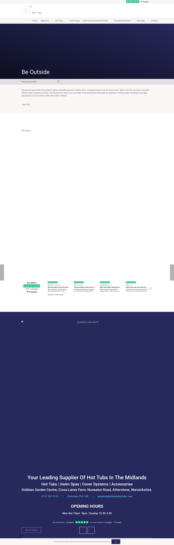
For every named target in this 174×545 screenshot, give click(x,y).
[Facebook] (24, 11)
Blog (28, 104)
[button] (51, 20)
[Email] (28, 11)
